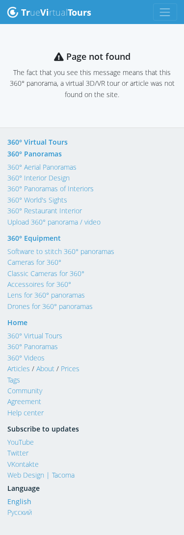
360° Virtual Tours (37, 142)
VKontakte (23, 464)
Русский (19, 512)
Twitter (17, 453)
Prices (70, 368)
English (19, 501)
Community (24, 390)
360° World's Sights (37, 199)
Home (17, 322)
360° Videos (26, 357)
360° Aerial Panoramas (42, 167)
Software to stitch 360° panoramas (60, 251)
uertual (56, 12)
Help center (25, 412)
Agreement (24, 401)
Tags (13, 379)
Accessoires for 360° (39, 284)
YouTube (20, 442)
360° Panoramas (34, 153)
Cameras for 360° (34, 262)
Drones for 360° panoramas (50, 306)
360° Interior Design (38, 177)
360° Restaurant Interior (44, 210)
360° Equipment (34, 238)
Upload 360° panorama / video (54, 222)
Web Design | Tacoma (41, 475)
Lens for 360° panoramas (46, 295)
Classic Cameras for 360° (45, 273)
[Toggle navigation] (165, 12)
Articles (18, 368)
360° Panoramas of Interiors (50, 188)
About (45, 368)
